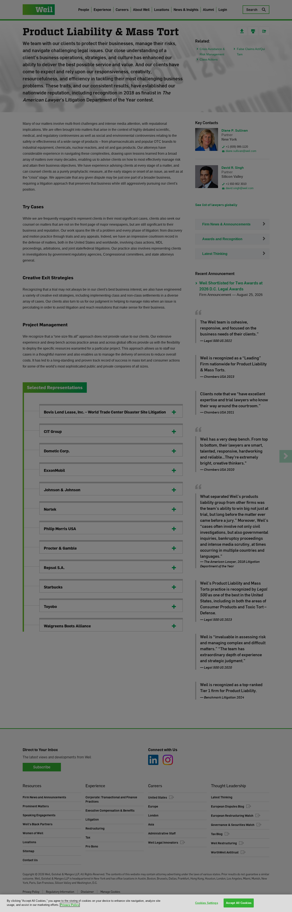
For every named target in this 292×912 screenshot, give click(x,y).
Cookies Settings (206, 903)
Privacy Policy (69, 904)
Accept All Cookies (238, 903)
